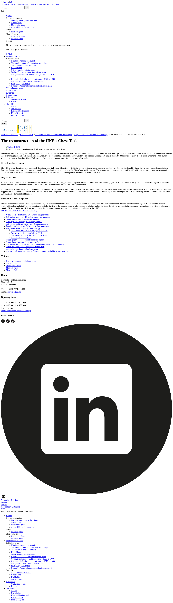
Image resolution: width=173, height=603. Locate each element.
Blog (57, 4)
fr (8, 2)
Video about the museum (16, 88)
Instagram (24, 4)
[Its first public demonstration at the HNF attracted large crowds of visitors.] (13, 147)
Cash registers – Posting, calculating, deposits (24, 222)
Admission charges (23, 311)
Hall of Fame (16, 68)
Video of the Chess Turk (21, 237)
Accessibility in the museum (22, 27)
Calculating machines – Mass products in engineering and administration (35, 244)
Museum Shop (17, 39)
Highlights (10, 93)
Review (14, 102)
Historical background (20, 111)
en (5, 2)
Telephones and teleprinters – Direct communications (27, 224)
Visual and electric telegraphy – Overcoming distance (27, 215)
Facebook (15, 4)
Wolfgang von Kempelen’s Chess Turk (26, 233)
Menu (4, 124)
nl (11, 2)
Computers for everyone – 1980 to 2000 (27, 81)
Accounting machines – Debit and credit (22, 249)
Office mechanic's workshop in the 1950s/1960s (25, 247)
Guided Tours (11, 95)
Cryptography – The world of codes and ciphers (25, 240)
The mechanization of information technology (29, 63)
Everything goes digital (20, 83)
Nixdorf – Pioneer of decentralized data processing (31, 86)
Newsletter (5, 4)
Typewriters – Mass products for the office (23, 242)
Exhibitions (10, 97)
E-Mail (9, 54)
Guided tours (16, 23)
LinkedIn (41, 4)
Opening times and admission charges (21, 261)
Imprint (4, 502)
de (2, 2)
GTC (3, 509)
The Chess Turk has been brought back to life (29, 231)
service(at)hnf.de (14, 292)
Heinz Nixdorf (17, 113)
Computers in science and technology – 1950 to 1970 (32, 74)
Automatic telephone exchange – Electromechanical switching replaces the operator (39, 251)
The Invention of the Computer (23, 65)
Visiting (9, 16)
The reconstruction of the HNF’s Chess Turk (29, 235)
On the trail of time (18, 99)
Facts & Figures (17, 115)
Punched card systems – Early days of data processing (27, 226)
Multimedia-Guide (13, 265)
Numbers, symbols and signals (23, 61)
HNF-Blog (14, 500)
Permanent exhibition (14, 56)
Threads (33, 4)
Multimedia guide (18, 25)
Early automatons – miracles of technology (91, 135)
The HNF (10, 104)
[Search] (26, 7)
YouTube (49, 4)
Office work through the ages (23, 70)
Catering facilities (18, 36)
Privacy (4, 504)
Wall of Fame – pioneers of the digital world (28, 72)
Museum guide (17, 32)
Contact (14, 106)
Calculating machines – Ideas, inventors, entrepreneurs (28, 217)
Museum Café (11, 270)
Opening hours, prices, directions (24, 20)
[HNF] (17, 132)
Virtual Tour (11, 90)
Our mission (16, 108)
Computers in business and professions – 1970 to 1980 (33, 79)
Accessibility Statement (10, 507)
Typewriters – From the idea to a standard (22, 219)
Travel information (8, 311)
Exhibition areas (26, 135)
